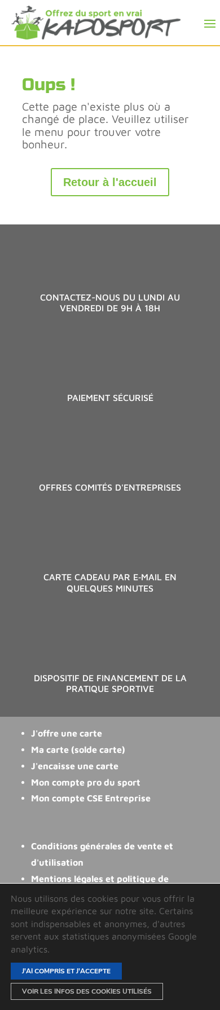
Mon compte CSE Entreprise (91, 798)
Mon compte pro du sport (85, 782)
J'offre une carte (66, 733)
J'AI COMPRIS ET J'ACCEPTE (66, 971)
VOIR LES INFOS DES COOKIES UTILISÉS (87, 991)
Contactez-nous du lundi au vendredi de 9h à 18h (110, 302)
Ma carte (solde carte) (78, 749)
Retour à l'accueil (110, 182)
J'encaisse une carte (74, 766)
